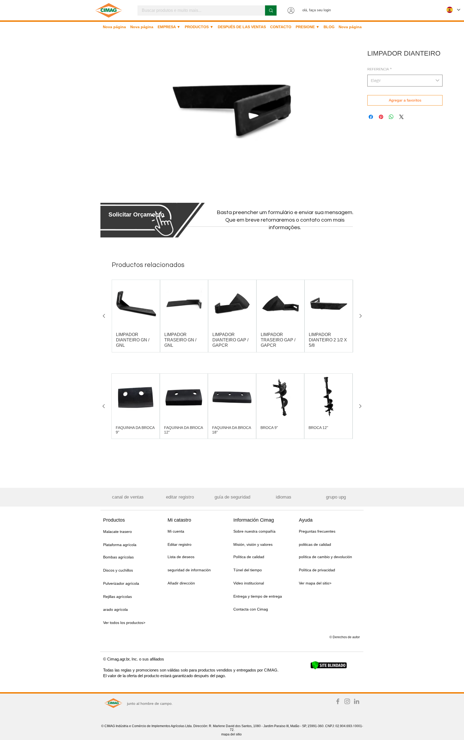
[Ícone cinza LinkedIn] (356, 701)
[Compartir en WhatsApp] (391, 117)
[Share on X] (401, 117)
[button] (136, 214)
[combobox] (405, 80)
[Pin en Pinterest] (381, 117)
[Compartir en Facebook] (371, 117)
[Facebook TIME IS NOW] (338, 701)
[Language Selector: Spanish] (453, 10)
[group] (232, 316)
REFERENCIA (379, 69)
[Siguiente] (360, 316)
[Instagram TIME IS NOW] (347, 701)
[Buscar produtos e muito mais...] (271, 10)
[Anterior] (104, 316)
